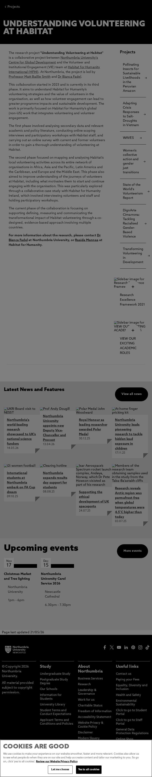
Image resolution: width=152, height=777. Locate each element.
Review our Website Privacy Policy (57, 761)
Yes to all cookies (88, 769)
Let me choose (60, 769)
